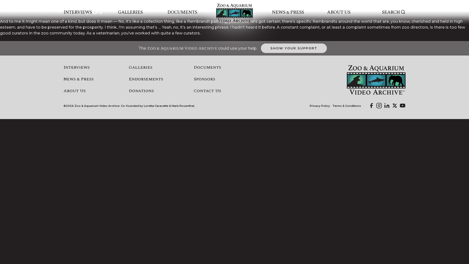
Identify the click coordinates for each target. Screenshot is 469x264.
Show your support (293, 48)
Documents (182, 12)
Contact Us (207, 91)
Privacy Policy (320, 106)
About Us (338, 12)
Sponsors (204, 79)
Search (391, 12)
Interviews (78, 12)
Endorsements (146, 79)
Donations (141, 91)
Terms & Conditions (346, 106)
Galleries (130, 12)
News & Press (288, 12)
